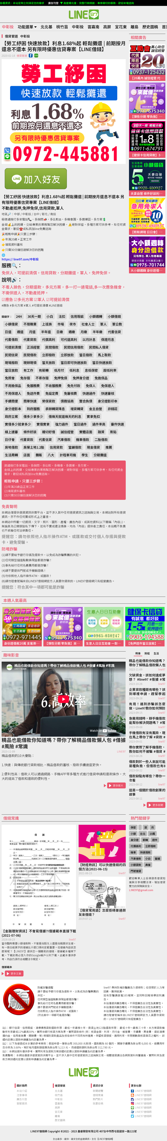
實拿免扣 (93, 416)
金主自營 (95, 408)
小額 (133, 834)
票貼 (113, 431)
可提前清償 (13, 347)
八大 (51, 455)
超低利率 (109, 370)
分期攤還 (100, 455)
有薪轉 (44, 370)
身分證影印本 (107, 401)
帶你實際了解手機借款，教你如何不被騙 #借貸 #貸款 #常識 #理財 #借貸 (147, 749)
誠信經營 (67, 431)
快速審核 (107, 393)
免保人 (91, 385)
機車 (133, 852)
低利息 (74, 370)
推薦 (109, 447)
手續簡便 (11, 401)
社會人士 (88, 324)
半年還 (46, 331)
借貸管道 (11, 36)
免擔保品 (101, 378)
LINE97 (121, 751)
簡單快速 (30, 401)
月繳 (84, 331)
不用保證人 (13, 393)
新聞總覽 (98, 1091)
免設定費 (51, 393)
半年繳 (97, 331)
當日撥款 (85, 354)
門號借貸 (136, 871)
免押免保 (60, 378)
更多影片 (118, 785)
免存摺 (25, 378)
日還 (8, 331)
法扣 (62, 316)
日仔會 (10, 439)
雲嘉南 (93, 26)
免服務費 (33, 385)
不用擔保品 (13, 385)
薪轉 (145, 840)
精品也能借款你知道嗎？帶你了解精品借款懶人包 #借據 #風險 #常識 (64, 743)
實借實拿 (43, 424)
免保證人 (107, 385)
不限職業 (30, 324)
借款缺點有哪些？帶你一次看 (147, 778)
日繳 (59, 331)
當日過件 (80, 424)
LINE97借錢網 (143, 1091)
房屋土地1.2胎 (33, 447)
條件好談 (30, 431)
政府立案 (11, 416)
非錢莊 (112, 408)
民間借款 (51, 347)
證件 (154, 840)
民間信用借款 (74, 347)
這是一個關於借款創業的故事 (147, 792)
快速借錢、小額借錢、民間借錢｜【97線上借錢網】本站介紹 (83, 1072)
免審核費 (70, 393)
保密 (133, 827)
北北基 (46, 26)
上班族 (47, 324)
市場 (60, 324)
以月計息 (89, 339)
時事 (138, 653)
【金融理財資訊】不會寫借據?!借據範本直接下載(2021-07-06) (39, 933)
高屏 (107, 26)
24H (19, 316)
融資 (101, 431)
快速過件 (89, 393)
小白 (49, 316)
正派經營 (33, 347)
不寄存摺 (42, 378)
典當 (148, 865)
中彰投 (8, 26)
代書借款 (11, 339)
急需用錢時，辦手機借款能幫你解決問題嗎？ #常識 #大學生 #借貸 (147, 720)
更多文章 (16, 973)
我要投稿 (98, 1103)
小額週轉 (95, 316)
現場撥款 (11, 362)
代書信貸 (114, 331)
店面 (26, 455)
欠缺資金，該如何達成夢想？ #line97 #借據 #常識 (147, 677)
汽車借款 (63, 439)
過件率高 (98, 424)
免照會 (10, 378)
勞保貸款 (48, 401)
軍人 (103, 324)
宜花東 (121, 26)
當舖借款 (74, 447)
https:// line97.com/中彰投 (20, 259)
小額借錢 (114, 316)
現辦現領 (30, 362)
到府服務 (33, 408)
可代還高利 (69, 339)
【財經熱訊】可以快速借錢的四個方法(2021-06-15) (102, 867)
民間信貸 (11, 354)
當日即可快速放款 (74, 362)
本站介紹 (22, 1091)
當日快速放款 (102, 362)
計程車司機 (68, 455)
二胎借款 (101, 439)
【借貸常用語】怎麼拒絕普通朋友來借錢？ (102, 912)
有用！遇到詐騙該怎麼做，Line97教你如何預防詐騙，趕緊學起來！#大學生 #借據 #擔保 (147, 706)
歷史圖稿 (150, 26)
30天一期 (34, 316)
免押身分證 (81, 378)
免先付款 (73, 385)
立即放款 (67, 354)
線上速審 (11, 431)
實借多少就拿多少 (18, 424)
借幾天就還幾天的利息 (65, 416)
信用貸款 (56, 447)
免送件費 (33, 393)
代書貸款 (30, 339)
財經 (147, 653)
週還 (20, 331)
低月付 (59, 370)
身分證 (134, 840)
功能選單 (25, 26)
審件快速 (117, 424)
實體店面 (85, 431)
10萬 (152, 834)
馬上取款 (104, 354)
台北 (142, 834)
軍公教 (117, 324)
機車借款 (82, 439)
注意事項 (22, 1095)
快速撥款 (145, 852)
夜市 (72, 324)
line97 (161, 669)
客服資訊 (22, 1103)
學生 (85, 455)
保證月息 (107, 339)
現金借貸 (93, 447)
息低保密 (91, 370)
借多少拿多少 (33, 416)
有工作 (28, 370)
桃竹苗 (62, 26)
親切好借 (48, 431)
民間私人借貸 (99, 347)
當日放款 (11, 370)
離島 (134, 26)
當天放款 (48, 362)
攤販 (39, 455)
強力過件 (61, 424)
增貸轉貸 (77, 408)
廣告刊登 (22, 1099)
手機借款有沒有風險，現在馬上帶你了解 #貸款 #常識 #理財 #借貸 (147, 735)
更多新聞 (158, 805)
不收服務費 (53, 385)
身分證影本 (13, 408)
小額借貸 (11, 324)
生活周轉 (11, 455)
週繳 (71, 331)
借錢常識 (98, 1095)
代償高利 (48, 339)
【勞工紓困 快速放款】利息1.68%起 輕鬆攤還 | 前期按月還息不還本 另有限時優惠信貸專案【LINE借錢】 (83, 14)
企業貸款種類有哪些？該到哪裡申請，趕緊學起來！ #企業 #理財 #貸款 (147, 691)
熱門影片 (98, 1099)
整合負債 (85, 401)
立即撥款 (48, 354)
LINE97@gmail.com (141, 890)
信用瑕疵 (77, 316)
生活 (156, 653)
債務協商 (67, 401)
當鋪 (157, 858)
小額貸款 (136, 865)
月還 (32, 331)
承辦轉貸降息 (55, 408)
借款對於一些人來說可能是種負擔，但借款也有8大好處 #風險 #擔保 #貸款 (147, 763)
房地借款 (11, 447)
